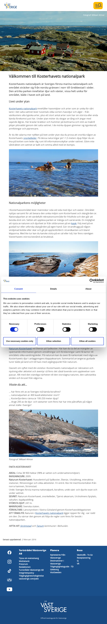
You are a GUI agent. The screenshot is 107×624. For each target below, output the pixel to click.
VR (78, 563)
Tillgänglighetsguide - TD (61, 566)
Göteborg (54, 569)
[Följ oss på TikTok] (9, 571)
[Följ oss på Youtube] (9, 589)
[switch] (40, 329)
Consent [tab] (18, 289)
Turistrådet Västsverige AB (31, 570)
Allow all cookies (87, 341)
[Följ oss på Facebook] (9, 552)
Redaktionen (25, 567)
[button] (53, 41)
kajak (73, 223)
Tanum (40, 525)
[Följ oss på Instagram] (9, 562)
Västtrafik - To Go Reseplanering (85, 556)
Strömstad (25, 525)
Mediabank (24, 561)
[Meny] (98, 5)
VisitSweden (55, 572)
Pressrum (23, 564)
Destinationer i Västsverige (57, 562)
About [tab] (88, 289)
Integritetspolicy (26, 572)
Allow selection (53, 341)
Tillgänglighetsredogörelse (31, 575)
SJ (78, 560)
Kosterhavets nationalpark (23, 108)
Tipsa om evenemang (29, 558)
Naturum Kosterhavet (20, 348)
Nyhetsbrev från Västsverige (57, 556)
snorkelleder (30, 138)
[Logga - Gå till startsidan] (14, 5)
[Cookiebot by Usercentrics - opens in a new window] (91, 281)
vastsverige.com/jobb (29, 578)
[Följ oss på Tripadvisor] (9, 580)
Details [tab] (53, 289)
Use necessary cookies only (19, 341)
